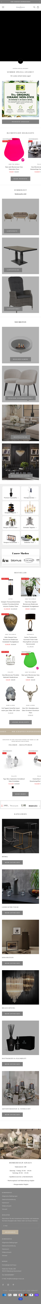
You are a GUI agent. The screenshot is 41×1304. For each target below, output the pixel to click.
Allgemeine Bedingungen (10, 1196)
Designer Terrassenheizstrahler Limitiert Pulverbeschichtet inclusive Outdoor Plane (10, 604)
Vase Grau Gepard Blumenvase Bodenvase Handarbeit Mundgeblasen (30, 604)
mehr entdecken (12, 862)
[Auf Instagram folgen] (8, 1285)
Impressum (5, 1203)
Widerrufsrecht (6, 1206)
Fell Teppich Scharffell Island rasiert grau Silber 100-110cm (10, 709)
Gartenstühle (13, 309)
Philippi (10, 672)
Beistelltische (20, 437)
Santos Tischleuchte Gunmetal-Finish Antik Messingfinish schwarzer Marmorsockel (30, 640)
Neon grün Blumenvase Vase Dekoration (30, 676)
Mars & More (10, 705)
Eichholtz (30, 634)
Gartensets (12, 231)
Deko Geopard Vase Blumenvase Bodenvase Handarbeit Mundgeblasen (10, 639)
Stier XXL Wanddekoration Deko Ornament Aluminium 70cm (30, 710)
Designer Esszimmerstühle (20, 398)
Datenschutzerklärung (9, 1199)
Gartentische (13, 270)
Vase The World (14, 164)
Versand (4, 1209)
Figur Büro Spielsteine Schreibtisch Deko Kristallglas (14, 780)
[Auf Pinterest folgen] (13, 1285)
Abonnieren (10, 1232)
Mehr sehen (20, 794)
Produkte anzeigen (20, 121)
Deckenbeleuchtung (20, 476)
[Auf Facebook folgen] (3, 1285)
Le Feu (10, 599)
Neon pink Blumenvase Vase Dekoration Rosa (14, 168)
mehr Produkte (20, 179)
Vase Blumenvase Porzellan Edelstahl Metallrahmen (10, 676)
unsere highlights (20, 722)
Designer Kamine (20, 359)
